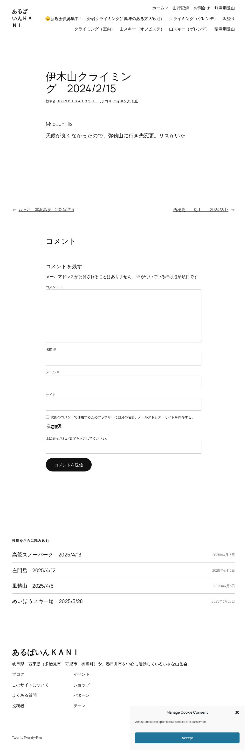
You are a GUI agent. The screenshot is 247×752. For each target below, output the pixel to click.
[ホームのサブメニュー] (166, 8)
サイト (51, 394)
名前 (51, 349)
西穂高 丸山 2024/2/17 (200, 209)
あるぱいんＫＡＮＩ (22, 18)
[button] (237, 712)
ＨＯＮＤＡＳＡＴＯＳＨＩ (77, 101)
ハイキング (121, 101)
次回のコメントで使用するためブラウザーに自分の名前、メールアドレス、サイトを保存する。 (123, 417)
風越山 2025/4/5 (33, 586)
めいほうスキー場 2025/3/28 (47, 601)
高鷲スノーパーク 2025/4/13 (46, 554)
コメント (54, 287)
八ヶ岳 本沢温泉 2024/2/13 (46, 209)
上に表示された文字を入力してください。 (78, 438)
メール (53, 372)
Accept (187, 738)
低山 (135, 101)
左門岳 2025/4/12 (33, 570)
